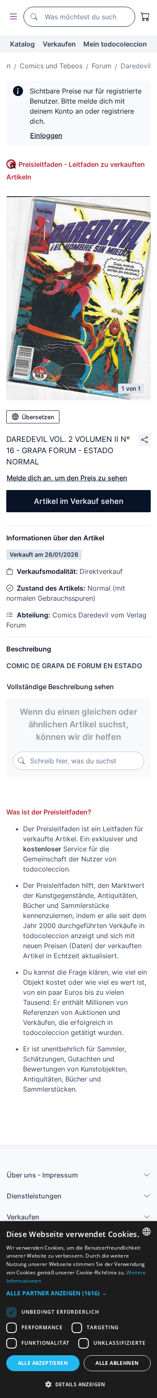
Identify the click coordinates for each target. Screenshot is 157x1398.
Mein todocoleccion (115, 44)
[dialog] (78, 1309)
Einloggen (46, 135)
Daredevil (136, 66)
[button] (78, 1293)
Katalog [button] (22, 44)
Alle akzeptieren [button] (43, 1363)
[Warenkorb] (145, 16)
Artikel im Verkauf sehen (79, 501)
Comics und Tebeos (51, 66)
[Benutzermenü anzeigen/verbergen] (11, 17)
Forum (101, 66)
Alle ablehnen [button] (117, 1363)
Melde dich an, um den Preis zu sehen (67, 478)
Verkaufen (59, 44)
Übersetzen (38, 416)
